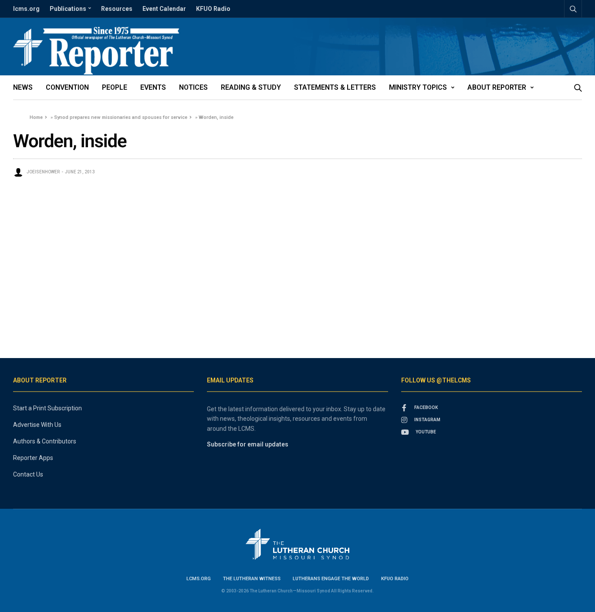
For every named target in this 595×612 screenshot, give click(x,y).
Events (153, 87)
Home (36, 117)
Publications (68, 8)
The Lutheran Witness (252, 579)
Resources (116, 8)
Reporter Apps (33, 457)
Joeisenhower (43, 171)
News (23, 87)
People (114, 87)
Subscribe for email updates (247, 444)
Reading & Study (251, 87)
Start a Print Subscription (47, 408)
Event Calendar (164, 8)
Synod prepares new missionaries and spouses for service (120, 117)
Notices (193, 87)
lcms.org (26, 8)
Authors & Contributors (44, 441)
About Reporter (496, 87)
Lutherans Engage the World (331, 579)
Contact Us (28, 474)
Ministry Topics (418, 87)
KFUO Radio (213, 8)
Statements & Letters (335, 87)
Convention (67, 87)
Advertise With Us (37, 424)
